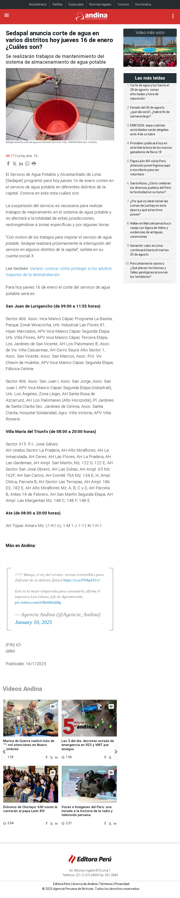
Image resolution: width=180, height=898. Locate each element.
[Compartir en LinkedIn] (56, 757)
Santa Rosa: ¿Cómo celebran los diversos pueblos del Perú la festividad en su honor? (150, 188)
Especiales (75, 4)
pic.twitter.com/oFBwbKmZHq (38, 602)
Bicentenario (38, 4)
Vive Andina (143, 4)
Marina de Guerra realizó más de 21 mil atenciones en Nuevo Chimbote (28, 745)
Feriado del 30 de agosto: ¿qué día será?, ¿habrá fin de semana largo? (150, 112)
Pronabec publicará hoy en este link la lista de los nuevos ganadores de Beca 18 (151, 147)
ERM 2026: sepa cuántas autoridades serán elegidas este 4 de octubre (149, 130)
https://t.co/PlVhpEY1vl (81, 580)
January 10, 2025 (33, 622)
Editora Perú (61, 884)
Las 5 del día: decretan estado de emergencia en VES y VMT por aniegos (87, 745)
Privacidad (122, 884)
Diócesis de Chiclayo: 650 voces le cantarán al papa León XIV (30, 809)
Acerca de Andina (84, 884)
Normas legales (100, 4)
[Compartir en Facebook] (47, 757)
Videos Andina (22, 688)
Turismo (123, 4)
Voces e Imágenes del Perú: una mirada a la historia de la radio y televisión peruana (87, 811)
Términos (106, 884)
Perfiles (57, 4)
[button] (4, 752)
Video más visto (150, 32)
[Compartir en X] (52, 757)
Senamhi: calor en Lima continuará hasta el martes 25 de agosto (149, 250)
